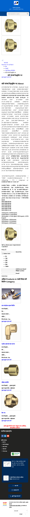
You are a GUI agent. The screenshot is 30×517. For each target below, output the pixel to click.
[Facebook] (2, 437)
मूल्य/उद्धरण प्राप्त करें (6, 77)
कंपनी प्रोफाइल (6, 444)
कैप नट (3, 413)
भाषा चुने (20, 514)
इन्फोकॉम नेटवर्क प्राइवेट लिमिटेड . (15, 505)
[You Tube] (8, 437)
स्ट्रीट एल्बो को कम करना (8, 344)
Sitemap (5, 451)
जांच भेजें (6, 63)
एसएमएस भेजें (16, 490)
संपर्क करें (4, 449)
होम (6, 66)
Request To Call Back (7, 64)
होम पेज (4, 442)
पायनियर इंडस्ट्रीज (16, 8)
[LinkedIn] (5, 437)
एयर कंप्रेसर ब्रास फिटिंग (8, 305)
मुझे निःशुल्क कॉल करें (16, 496)
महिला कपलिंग (5, 382)
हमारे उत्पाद (5, 446)
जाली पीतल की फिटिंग (10, 70)
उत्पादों (6, 68)
